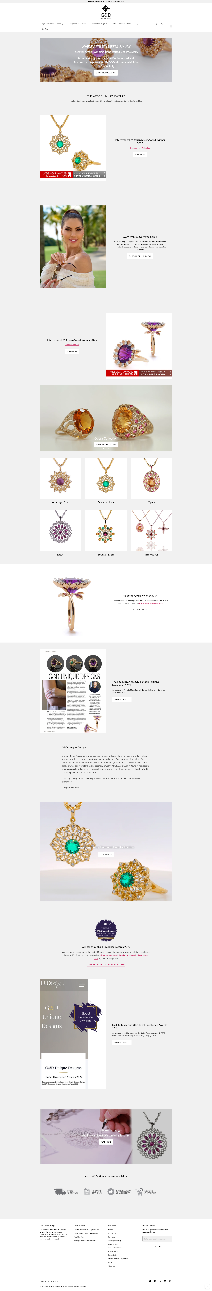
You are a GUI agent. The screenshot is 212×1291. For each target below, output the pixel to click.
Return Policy (112, 1248)
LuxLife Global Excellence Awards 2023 (106, 957)
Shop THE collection (106, 73)
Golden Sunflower (72, 345)
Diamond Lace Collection (140, 148)
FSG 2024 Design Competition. (151, 596)
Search (110, 1223)
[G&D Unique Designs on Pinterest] (165, 1274)
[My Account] (162, 26)
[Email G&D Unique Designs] (150, 1274)
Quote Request (113, 1237)
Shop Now (140, 155)
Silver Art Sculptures (100, 24)
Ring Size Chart (79, 1230)
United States (48, 1274)
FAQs (110, 1256)
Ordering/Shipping (114, 1234)
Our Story (45, 29)
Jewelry (60, 24)
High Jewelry (47, 24)
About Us (111, 1259)
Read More (106, 1135)
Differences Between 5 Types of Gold (86, 1223)
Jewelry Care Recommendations (85, 1234)
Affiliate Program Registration (118, 1252)
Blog (136, 24)
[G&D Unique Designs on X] (169, 1274)
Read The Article (122, 692)
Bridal (84, 24)
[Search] (156, 26)
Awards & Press (125, 24)
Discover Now (140, 603)
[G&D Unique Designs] (106, 12)
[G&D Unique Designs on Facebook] (155, 1274)
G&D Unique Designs (52, 1280)
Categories (73, 24)
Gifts (114, 24)
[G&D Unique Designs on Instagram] (160, 1274)
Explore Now (114, 438)
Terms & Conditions (115, 1241)
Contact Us (112, 1226)
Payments (111, 1230)
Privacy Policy (112, 1245)
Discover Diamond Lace (140, 256)
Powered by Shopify (80, 1280)
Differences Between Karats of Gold (86, 1226)
